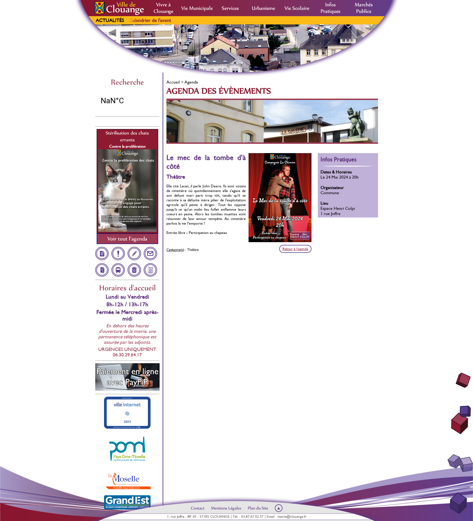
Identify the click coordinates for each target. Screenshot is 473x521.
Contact (197, 508)
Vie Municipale (197, 8)
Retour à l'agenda (295, 249)
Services (230, 8)
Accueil (173, 82)
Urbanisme (263, 8)
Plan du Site (258, 508)
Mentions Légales (226, 508)
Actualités (110, 20)
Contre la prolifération (127, 146)
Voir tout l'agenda (127, 239)
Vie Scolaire (296, 8)
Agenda (191, 82)
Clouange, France (127, 100)
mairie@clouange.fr (292, 516)
